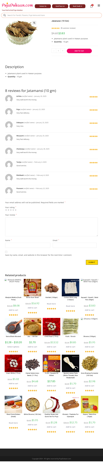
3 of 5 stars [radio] (11, 210)
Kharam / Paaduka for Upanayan (71, 415)
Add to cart (79, 51)
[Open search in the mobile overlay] (51, 15)
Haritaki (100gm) (51, 297)
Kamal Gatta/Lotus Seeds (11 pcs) (32, 374)
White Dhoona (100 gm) (32, 414)
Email (56, 240)
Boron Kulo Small (32, 297)
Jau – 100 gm (32, 336)
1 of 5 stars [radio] (6, 210)
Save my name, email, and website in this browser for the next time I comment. (38, 255)
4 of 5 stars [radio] (13, 210)
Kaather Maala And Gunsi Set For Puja (51, 415)
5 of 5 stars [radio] (15, 210)
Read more (51, 304)
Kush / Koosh (70, 336)
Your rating (10, 207)
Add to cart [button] (13, 310)
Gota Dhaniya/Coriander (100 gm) (89, 374)
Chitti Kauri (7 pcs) (51, 336)
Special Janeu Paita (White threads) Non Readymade (70, 375)
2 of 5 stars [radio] (8, 210)
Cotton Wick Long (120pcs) (70, 299)
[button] (34, 23)
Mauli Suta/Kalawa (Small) (13, 415)
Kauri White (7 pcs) (13, 373)
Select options (13, 347)
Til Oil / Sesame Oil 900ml (51, 374)
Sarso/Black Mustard (13, 336)
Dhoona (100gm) (90, 336)
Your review (11, 215)
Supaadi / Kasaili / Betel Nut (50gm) (89, 299)
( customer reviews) (68, 28)
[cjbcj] (98, 5)
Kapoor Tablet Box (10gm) (89, 415)
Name (8, 240)
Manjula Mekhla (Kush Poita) (13, 299)
